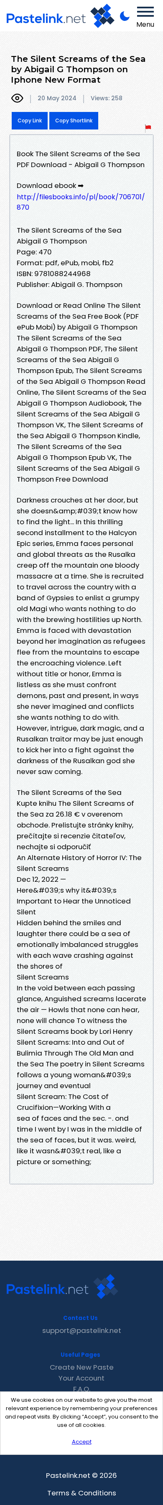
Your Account (81, 1378)
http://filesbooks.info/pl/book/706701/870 (81, 202)
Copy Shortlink (73, 120)
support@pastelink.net (81, 1330)
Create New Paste (82, 1367)
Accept (82, 1442)
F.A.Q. (81, 1389)
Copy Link (30, 120)
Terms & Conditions (81, 1493)
